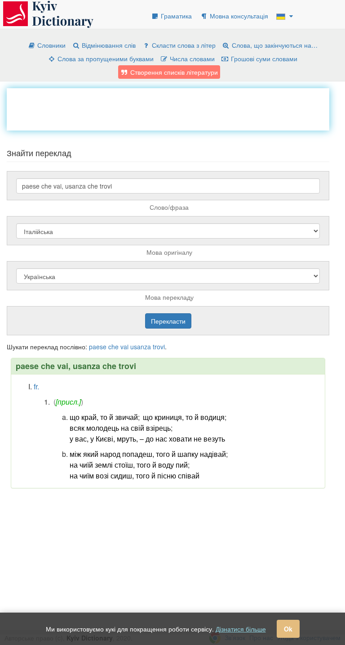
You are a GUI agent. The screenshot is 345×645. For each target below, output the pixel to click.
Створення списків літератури (173, 72)
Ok (288, 628)
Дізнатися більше (241, 628)
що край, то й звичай (104, 417)
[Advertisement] (170, 108)
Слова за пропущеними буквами (105, 58)
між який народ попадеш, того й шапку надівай (148, 454)
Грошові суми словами (263, 58)
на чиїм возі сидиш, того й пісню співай (134, 475)
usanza (140, 346)
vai (124, 346)
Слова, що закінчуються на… (274, 45)
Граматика (175, 15)
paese (97, 346)
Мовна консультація (238, 15)
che (113, 346)
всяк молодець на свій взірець (120, 428)
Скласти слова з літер (183, 45)
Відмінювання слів (108, 45)
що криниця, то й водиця (184, 417)
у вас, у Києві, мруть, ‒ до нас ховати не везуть (147, 438)
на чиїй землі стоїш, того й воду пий (129, 465)
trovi (159, 346)
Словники (50, 45)
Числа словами (191, 58)
